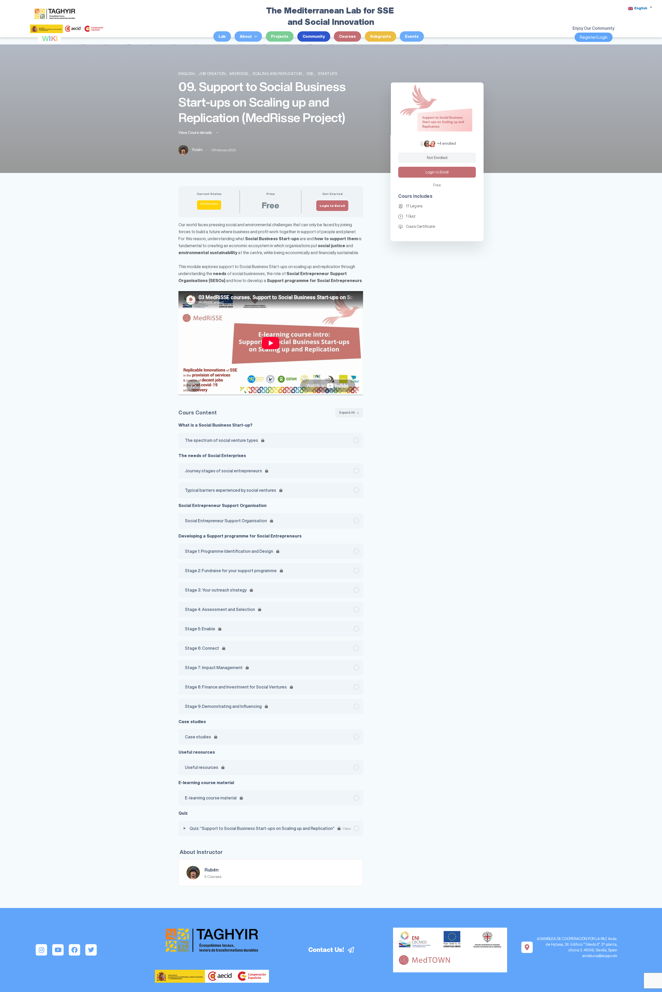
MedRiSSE (239, 73)
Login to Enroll (332, 205)
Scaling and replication (277, 73)
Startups (327, 73)
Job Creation (213, 73)
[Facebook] (74, 950)
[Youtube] (58, 950)
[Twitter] (91, 950)
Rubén (212, 869)
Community (314, 36)
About (246, 36)
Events (412, 36)
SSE (310, 73)
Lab (222, 36)
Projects (279, 36)
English (640, 8)
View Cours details (195, 132)
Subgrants (380, 36)
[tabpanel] (270, 308)
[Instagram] (41, 950)
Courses (347, 36)
